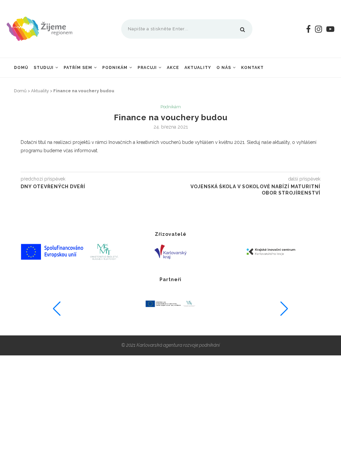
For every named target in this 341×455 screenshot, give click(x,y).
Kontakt (252, 67)
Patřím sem (78, 67)
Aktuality (197, 67)
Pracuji (147, 67)
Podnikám (115, 67)
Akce (173, 67)
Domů (21, 67)
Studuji (44, 67)
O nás (223, 67)
